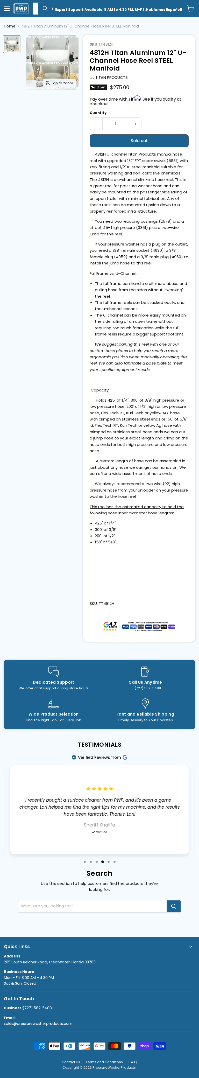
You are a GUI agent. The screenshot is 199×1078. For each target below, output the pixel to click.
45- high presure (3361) (125, 227)
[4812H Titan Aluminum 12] (11, 44)
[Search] (45, 9)
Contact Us (71, 1062)
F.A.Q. (133, 1062)
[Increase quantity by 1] (135, 123)
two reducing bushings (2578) (143, 221)
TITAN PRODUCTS (111, 77)
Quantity (98, 113)
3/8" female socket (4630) (138, 250)
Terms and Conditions (104, 1062)
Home (10, 26)
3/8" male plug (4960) (162, 257)
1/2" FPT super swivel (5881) (153, 160)
